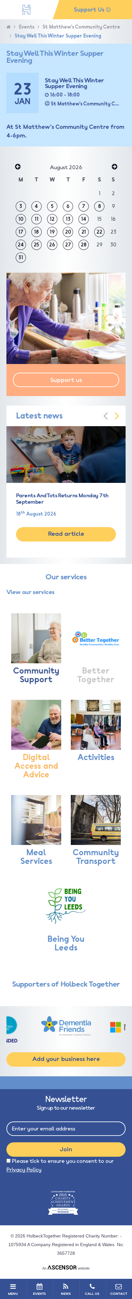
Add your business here (66, 1059)
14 (84, 219)
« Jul (17, 167)
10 (20, 219)
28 (84, 245)
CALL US (92, 1294)
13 (68, 219)
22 (99, 232)
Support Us (90, 9)
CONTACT (118, 1294)
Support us (66, 380)
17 (20, 232)
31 (20, 258)
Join (66, 1149)
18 (36, 232)
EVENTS (39, 1294)
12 (52, 219)
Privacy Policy (24, 1170)
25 (36, 245)
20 (68, 232)
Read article (66, 533)
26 (52, 245)
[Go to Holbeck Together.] (8, 27)
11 (36, 219)
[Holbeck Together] (26, 9)
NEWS (66, 1294)
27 (68, 245)
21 (83, 232)
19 (52, 232)
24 (21, 245)
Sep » (114, 167)
